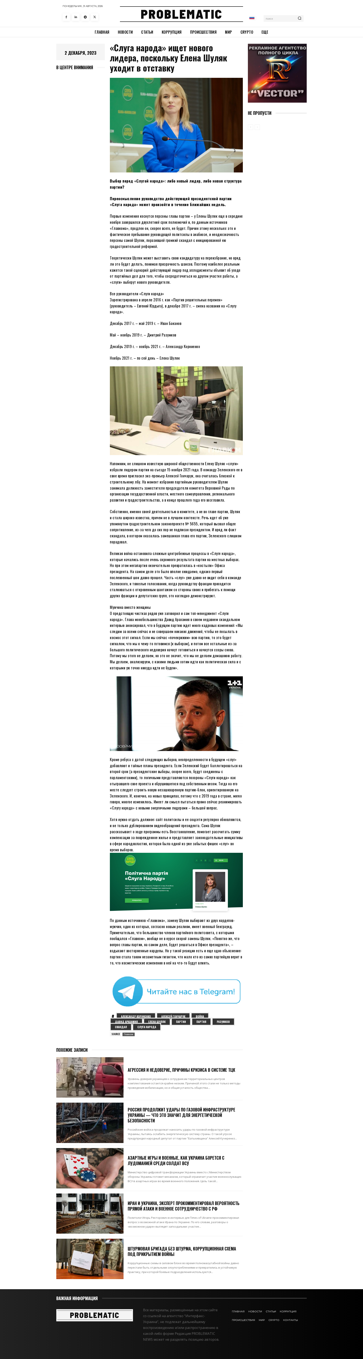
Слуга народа (146, 1027)
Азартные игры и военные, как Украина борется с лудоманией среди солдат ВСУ (176, 1160)
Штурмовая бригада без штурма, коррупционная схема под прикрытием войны (182, 1251)
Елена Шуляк (157, 1022)
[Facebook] (66, 17)
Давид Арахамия (126, 1022)
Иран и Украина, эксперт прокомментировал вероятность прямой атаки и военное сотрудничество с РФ (183, 1206)
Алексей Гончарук (173, 1016)
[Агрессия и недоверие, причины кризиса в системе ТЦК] (90, 1077)
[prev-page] (250, 127)
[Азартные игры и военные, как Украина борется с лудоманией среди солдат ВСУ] (90, 1168)
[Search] (300, 18)
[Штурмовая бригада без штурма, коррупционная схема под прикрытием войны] (90, 1259)
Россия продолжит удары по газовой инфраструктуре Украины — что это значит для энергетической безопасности (181, 1115)
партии (181, 1022)
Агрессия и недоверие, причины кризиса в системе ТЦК (181, 1070)
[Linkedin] (75, 17)
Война (200, 1016)
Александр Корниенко (136, 1016)
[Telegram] (85, 17)
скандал (121, 1027)
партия (201, 1022)
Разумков (223, 1022)
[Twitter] (94, 17)
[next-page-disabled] (257, 127)
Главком (128, 1034)
